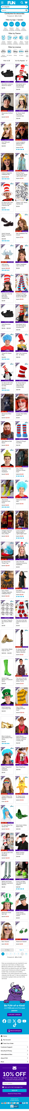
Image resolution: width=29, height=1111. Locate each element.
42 (26, 954)
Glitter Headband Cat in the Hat (21, 265)
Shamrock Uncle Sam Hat (6, 913)
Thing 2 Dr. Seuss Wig (6, 354)
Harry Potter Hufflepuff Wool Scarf (20, 708)
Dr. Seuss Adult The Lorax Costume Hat (20, 114)
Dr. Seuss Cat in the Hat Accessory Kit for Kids (7, 384)
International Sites (6, 1054)
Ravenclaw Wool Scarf (6, 414)
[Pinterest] (19, 1021)
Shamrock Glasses (21, 941)
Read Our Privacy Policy (14, 1093)
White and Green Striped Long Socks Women (7, 883)
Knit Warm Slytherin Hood (20, 591)
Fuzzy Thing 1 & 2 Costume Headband (6, 768)
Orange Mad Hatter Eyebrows (21, 414)
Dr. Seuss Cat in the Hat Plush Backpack (7, 854)
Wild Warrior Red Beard (7, 442)
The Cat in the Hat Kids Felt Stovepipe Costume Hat (7, 296)
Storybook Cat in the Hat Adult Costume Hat (21, 85)
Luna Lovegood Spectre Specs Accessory (20, 143)
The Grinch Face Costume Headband (6, 470)
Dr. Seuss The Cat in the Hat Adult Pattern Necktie (21, 650)
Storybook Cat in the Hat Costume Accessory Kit (21, 326)
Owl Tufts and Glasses (6, 142)
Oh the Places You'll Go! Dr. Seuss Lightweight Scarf (21, 174)
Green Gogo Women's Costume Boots (7, 679)
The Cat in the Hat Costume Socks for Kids (21, 621)
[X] (14, 1021)
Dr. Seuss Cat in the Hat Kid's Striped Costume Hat (7, 204)
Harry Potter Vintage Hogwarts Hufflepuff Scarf (7, 592)
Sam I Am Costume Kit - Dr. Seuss (21, 354)
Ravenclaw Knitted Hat (7, 113)
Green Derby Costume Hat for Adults (21, 914)
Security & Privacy (6, 1051)
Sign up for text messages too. (13, 1087)
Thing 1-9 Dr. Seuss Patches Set (21, 203)
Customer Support (6, 1047)
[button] (26, 3)
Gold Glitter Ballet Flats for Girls (7, 649)
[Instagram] (9, 1021)
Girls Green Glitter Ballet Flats (21, 825)
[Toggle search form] (22, 3)
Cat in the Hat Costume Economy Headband (21, 563)
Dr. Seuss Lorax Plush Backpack (20, 796)
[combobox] (13, 10)
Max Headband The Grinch (21, 234)
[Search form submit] (26, 10)
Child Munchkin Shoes (6, 325)
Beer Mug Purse (20, 767)
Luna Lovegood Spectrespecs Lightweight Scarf (21, 532)
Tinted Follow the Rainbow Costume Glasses (7, 797)
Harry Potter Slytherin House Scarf (20, 470)
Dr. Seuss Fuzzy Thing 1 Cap (6, 562)
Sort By (20, 60)
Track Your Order (8, 1043)
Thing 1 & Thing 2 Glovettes (21, 442)
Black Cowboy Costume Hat (20, 853)
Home (5, 1036)
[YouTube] (24, 1021)
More (2, 1062)
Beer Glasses (5, 941)
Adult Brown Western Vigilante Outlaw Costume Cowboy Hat (21, 738)
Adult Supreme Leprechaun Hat (6, 707)
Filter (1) (6, 60)
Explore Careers (15, 1014)
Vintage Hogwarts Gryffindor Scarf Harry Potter (7, 532)
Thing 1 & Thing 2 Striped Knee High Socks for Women (21, 295)
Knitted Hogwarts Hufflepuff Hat (7, 173)
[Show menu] (2, 3)
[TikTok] (15, 1025)
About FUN (4, 1058)
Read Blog (15, 1031)
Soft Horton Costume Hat (5, 265)
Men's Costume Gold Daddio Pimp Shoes (7, 737)
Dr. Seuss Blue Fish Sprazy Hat (7, 825)
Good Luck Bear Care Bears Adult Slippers (21, 883)
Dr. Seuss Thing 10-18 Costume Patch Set (7, 621)
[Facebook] (4, 1021)
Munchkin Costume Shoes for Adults (7, 84)
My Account (7, 1040)
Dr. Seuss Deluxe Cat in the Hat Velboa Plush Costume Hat (21, 385)
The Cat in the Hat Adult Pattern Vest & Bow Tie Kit (21, 679)
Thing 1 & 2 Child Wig (21, 500)
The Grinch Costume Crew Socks (6, 501)
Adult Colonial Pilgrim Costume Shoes (6, 235)
